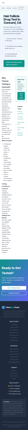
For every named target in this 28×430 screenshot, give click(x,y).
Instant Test (14, 337)
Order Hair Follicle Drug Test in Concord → (13, 63)
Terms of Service (14, 376)
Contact (14, 378)
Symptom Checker (14, 293)
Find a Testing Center (14, 288)
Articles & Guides (14, 349)
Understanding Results (14, 362)
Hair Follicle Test (14, 330)
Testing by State (14, 359)
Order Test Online (21, 96)
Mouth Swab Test (14, 332)
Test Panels (14, 324)
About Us (14, 370)
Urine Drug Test (14, 327)
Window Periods (14, 351)
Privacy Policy (14, 373)
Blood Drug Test (14, 335)
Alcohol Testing (14, 340)
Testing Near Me (14, 357)
